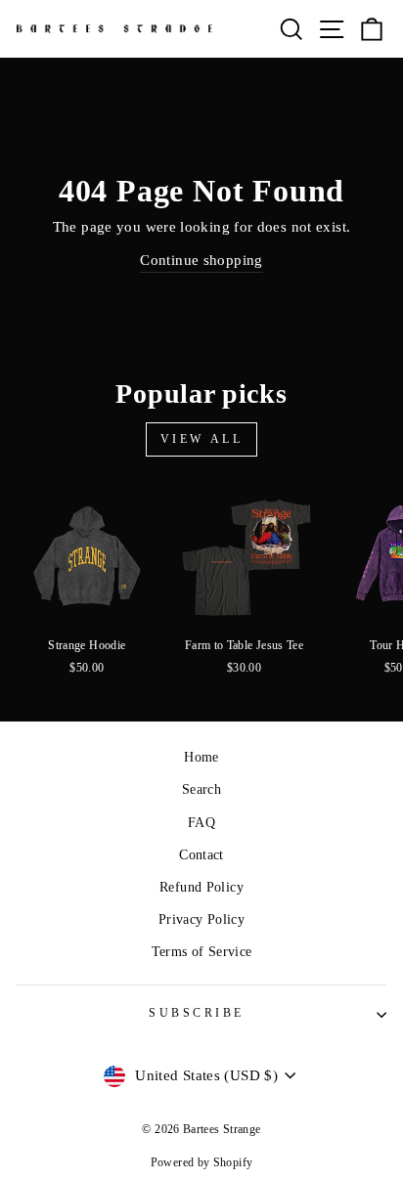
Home (201, 757)
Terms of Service (202, 951)
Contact (201, 855)
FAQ (201, 822)
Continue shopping (201, 260)
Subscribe (197, 1013)
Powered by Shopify (202, 1162)
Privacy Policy (201, 919)
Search (201, 789)
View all (202, 439)
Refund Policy (201, 887)
